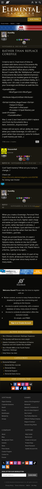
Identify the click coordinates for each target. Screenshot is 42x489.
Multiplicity (5, 416)
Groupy (4, 419)
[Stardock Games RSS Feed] (29, 388)
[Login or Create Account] (32, 2)
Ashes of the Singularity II (32, 401)
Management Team (7, 440)
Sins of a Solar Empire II (31, 410)
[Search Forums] (39, 2)
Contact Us (5, 454)
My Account (28, 437)
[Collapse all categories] (40, 362)
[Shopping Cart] (36, 2)
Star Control (28, 413)
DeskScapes (5, 413)
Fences (4, 410)
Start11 (3, 407)
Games (27, 398)
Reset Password (30, 446)
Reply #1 (6, 163)
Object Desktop (6, 401)
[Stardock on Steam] (31, 384)
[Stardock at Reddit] (13, 388)
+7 (4, 39)
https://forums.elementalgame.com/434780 (20, 177)
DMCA (28, 485)
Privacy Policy (9, 485)
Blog (3, 437)
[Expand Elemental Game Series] (3, 374)
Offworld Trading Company (32, 419)
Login (18, 23)
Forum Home (5, 23)
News (3, 446)
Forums (4, 457)
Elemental (27, 404)
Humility (11, 32)
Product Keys (29, 443)
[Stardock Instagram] (27, 384)
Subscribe (32, 475)
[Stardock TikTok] (21, 388)
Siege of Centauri (29, 422)
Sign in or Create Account (21, 323)
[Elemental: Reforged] (21, 11)
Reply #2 (4, 206)
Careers (4, 443)
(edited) (37, 206)
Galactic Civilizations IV (31, 407)
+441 (4, 156)
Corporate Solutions (8, 404)
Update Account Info (31, 449)
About (3, 434)
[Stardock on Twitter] (11, 384)
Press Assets (5, 449)
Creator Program (7, 451)
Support (29, 430)
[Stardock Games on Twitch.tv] (23, 384)
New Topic (34, 19)
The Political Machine (30, 416)
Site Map (34, 485)
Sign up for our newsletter (13, 471)
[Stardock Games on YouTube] (19, 384)
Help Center (28, 434)
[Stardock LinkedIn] (25, 388)
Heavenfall (12, 149)
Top (40, 163)
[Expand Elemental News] (3, 368)
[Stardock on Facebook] (15, 384)
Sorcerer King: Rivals (30, 425)
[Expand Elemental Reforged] (1, 362)
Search (13, 23)
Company (6, 430)
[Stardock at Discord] (17, 388)
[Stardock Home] (7, 2)
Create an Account (30, 440)
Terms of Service (20, 485)
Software (6, 398)
